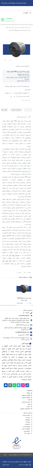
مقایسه (7, 93)
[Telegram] (19, 385)
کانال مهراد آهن (6, 261)
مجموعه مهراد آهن (14, 255)
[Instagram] (23, 385)
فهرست (26, 13)
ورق (26, 27)
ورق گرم (22, 27)
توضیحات (27, 110)
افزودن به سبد (30, 303)
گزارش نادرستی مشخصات (22, 66)
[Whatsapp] (14, 385)
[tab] (28, 110)
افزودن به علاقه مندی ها (20, 93)
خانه (29, 27)
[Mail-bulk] (6, 385)
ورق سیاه (16, 27)
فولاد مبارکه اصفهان (22, 74)
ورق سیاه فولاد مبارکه (11, 77)
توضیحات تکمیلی (16, 110)
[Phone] (27, 385)
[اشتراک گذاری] (9, 60)
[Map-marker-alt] (10, 385)
